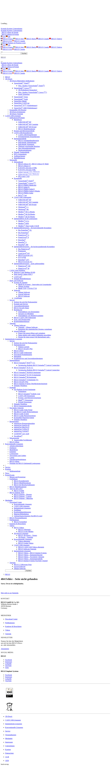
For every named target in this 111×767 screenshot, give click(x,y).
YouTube (8, 666)
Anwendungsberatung (21, 306)
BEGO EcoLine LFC (25, 255)
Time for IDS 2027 (16, 489)
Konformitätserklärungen (22, 512)
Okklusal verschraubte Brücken (29, 146)
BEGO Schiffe (19, 491)
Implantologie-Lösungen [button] (13, 339)
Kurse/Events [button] (9, 475)
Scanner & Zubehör (20, 282)
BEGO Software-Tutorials (27, 549)
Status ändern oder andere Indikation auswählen (34, 335)
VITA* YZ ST (29, 172)
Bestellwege (18, 310)
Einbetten (13, 452)
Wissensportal (14, 438)
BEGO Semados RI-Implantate (25, 377)
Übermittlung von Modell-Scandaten (30, 316)
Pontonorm (22, 251)
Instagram (8, 662)
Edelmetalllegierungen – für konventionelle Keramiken (32, 228)
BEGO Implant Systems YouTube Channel (33, 561)
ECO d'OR (22, 257)
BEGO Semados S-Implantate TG (26, 380)
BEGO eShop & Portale (9, 32)
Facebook (8, 660)
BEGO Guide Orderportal (23, 353)
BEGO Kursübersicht (21, 481)
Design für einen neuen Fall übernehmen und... (34, 337)
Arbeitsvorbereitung (16, 446)
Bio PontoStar (23, 233)
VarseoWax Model (20, 101)
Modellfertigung (19, 158)
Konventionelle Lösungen (23, 504)
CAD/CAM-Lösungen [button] (13, 116)
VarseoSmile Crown (23, 88)
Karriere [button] (8, 469)
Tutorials (13, 323)
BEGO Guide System (21, 414)
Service (12, 300)
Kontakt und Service (21, 304)
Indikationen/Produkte (17, 118)
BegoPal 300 (23, 245)
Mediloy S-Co (23, 221)
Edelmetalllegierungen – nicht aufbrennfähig (29, 264)
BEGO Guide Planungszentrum (25, 416)
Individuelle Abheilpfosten (27, 142)
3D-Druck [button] (8, 79)
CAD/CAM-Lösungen (21, 506)
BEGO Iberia (31, 39)
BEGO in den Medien (25, 531)
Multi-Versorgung (25, 400)
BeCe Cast (22, 195)
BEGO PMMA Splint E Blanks (29, 191)
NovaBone (18, 436)
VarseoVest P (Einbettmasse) (25, 105)
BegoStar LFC (23, 260)
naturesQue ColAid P (21, 431)
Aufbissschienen (19, 156)
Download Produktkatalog (23, 354)
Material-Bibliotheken (21, 514)
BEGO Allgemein (24, 529)
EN (4, 37)
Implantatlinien (15, 360)
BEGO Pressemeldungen (18, 518)
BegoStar (22, 240)
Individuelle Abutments (26, 144)
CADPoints (18, 298)
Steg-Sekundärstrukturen (26, 148)
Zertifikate (17, 510)
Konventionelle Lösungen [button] (14, 444)
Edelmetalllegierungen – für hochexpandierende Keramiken (34, 247)
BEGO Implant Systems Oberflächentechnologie (30, 384)
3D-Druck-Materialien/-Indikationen (22, 81)
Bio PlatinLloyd (24, 249)
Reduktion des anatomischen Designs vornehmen (35, 329)
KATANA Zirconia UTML (27, 168)
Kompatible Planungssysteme (24, 418)
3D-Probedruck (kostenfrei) (27, 90)
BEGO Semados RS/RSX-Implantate (27, 372)
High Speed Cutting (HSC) (23, 274)
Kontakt (4, 29)
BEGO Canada (19, 41)
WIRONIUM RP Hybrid (27, 127)
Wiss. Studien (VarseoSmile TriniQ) (31, 86)
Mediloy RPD (23, 223)
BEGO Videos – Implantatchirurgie (30, 555)
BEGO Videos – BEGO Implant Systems (32, 553)
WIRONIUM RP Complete (28, 124)
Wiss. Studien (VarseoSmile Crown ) (32, 92)
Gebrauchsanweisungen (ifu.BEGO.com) (28, 516)
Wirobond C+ (23, 207)
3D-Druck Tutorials (16, 114)
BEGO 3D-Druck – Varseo (27, 535)
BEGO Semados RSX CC (24, 363)
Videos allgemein (24, 541)
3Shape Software (24, 292)
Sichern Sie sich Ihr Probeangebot (25, 302)
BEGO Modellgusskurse (26, 129)
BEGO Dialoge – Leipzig (23, 496)
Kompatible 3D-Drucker (18, 110)
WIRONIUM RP (24, 122)
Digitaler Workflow (20, 386)
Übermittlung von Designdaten (28, 312)
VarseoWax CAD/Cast (21, 103)
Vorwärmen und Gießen (18, 456)
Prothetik (13, 387)
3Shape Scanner (23, 286)
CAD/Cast (18, 277)
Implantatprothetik (20, 139)
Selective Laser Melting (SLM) (24, 272)
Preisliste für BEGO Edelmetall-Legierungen (25, 463)
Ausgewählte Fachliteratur (23, 440)
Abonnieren (5, 649)
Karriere (10, 29)
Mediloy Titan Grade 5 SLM (28, 226)
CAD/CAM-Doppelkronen (23, 133)
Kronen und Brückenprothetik (24, 131)
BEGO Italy (19, 39)
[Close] (2, 61)
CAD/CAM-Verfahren (17, 270)
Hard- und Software (16, 281)
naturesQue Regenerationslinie (24, 423)
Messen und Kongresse (17, 477)
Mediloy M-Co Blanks (26, 212)
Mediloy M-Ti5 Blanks (26, 217)
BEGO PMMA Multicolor (27, 185)
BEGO (7, 77)
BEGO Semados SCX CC (23, 368)
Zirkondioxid (18, 162)
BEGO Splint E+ (24, 187)
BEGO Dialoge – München (23, 498)
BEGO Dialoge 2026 (17, 492)
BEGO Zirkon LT (24, 166)
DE (9, 37)
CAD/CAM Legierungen (22, 197)
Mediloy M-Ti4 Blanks (26, 214)
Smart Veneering (24, 94)
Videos (12, 526)
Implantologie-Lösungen (22, 508)
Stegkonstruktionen (24, 150)
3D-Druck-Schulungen (17, 112)
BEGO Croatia (43, 39)
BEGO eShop (19, 351)
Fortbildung (14, 479)
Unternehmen (17, 29)
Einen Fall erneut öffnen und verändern (31, 333)
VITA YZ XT (28, 174)
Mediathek (17, 356)
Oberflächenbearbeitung (18, 459)
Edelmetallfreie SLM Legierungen (25, 219)
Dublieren (13, 448)
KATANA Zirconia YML (27, 170)
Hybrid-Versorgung (25, 402)
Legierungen (14, 454)
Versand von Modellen (26, 314)
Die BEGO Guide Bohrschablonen (26, 412)
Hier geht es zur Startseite (9, 593)
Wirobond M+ (23, 209)
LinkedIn (8, 664)
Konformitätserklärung (21, 321)
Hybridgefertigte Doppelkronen (29, 137)
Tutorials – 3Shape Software (28, 327)
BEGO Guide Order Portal (23, 410)
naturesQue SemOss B (21, 425)
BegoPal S (22, 242)
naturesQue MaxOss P (21, 427)
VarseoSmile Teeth (21, 99)
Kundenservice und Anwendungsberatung (28, 358)
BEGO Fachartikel (20, 522)
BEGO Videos (19, 528)
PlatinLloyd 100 (24, 266)
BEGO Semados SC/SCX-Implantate (27, 375)
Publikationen (14, 520)
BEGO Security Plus (25, 349)
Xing (7, 667)
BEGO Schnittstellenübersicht (28, 140)
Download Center (16, 502)
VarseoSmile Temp (21, 97)
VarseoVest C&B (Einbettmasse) (25, 108)
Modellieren (14, 450)
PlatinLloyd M (23, 268)
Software (17, 290)
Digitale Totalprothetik (21, 152)
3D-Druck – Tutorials (25, 537)
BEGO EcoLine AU (25, 262)
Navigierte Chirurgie (17, 408)
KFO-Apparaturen (20, 154)
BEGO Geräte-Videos (25, 543)
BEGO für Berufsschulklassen (24, 485)
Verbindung (22, 391)
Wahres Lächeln (23, 347)
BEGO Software (24, 296)
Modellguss (18, 120)
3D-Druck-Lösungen (21, 533)
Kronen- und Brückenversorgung (29, 398)
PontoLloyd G (23, 235)
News (7, 473)
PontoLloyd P (23, 237)
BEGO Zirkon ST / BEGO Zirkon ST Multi (33, 164)
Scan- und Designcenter (22, 319)
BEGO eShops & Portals (10, 34)
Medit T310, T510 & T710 (27, 288)
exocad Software (24, 294)
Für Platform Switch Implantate (24, 389)
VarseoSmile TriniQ (22, 83)
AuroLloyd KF (24, 253)
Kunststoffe (18, 178)
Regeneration (14, 421)
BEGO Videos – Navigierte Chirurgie (31, 557)
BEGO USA (7, 41)
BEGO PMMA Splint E (26, 189)
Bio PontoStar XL (25, 230)
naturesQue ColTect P (21, 429)
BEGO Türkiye (56, 39)
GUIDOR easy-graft (21, 434)
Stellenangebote (15, 471)
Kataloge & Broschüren (18, 524)
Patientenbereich (19, 345)
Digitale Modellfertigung (22, 279)
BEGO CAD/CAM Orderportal (25, 318)
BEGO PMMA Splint (25, 193)
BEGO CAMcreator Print (23, 565)
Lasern (12, 457)
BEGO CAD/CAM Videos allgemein (31, 547)
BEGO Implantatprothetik (23, 406)
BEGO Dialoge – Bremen (23, 494)
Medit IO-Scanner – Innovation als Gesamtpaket (34, 284)
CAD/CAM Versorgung (26, 396)
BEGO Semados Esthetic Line (29, 394)
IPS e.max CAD (23, 176)
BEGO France (8, 39)
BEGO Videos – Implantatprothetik (30, 559)
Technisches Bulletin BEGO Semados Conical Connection (39, 365)
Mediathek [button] (8, 500)
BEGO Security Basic (21, 308)
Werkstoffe (13, 160)
